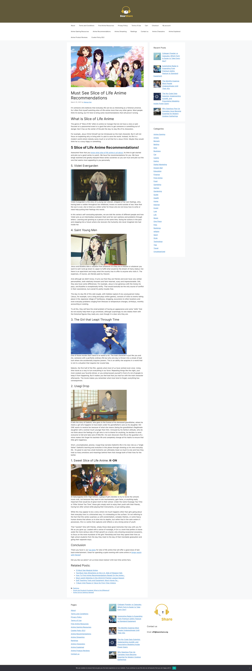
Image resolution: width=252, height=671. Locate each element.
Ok (174, 668)
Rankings (134, 31)
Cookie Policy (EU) (97, 37)
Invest (156, 208)
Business (157, 151)
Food (156, 181)
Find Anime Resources (106, 25)
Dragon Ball (158, 168)
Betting (156, 144)
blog (155, 148)
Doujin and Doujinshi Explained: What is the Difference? (91, 590)
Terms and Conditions (86, 25)
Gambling (157, 185)
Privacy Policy (123, 25)
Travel (156, 248)
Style (156, 238)
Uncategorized (159, 252)
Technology (158, 242)
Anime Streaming (121, 31)
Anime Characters (158, 31)
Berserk (157, 141)
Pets (155, 225)
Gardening (158, 191)
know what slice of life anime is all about (107, 153)
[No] (250, 668)
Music (156, 218)
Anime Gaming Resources (80, 31)
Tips (155, 245)
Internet (157, 205)
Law (155, 211)
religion (156, 231)
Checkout (155, 25)
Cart (146, 25)
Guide (156, 195)
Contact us (144, 31)
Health (156, 198)
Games (156, 188)
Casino (156, 158)
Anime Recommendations (102, 31)
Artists (156, 138)
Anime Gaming (159, 134)
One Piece (158, 221)
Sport (156, 235)
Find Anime (158, 178)
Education (157, 171)
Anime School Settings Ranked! (83, 592)
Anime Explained (174, 31)
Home (156, 201)
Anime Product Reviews (79, 37)
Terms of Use (136, 25)
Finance (157, 175)
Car (155, 154)
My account (166, 25)
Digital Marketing (160, 165)
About (73, 25)
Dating (156, 161)
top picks (92, 550)
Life (155, 215)
